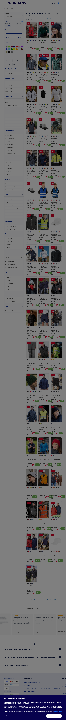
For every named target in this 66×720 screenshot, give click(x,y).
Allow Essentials (37, 716)
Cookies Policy (58, 711)
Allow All (54, 716)
